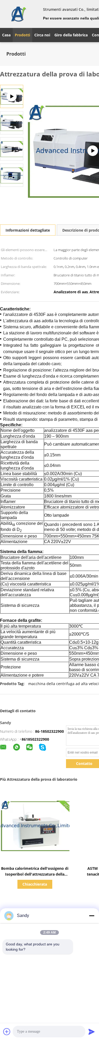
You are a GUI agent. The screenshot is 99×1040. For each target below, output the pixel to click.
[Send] (91, 1031)
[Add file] (7, 1031)
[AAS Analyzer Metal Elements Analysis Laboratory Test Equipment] (11, 122)
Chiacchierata (34, 884)
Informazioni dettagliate (28, 230)
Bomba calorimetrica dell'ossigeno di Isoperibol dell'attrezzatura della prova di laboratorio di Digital (34, 874)
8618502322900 (35, 739)
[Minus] (91, 915)
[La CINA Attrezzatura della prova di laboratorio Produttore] (18, 14)
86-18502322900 (49, 731)
